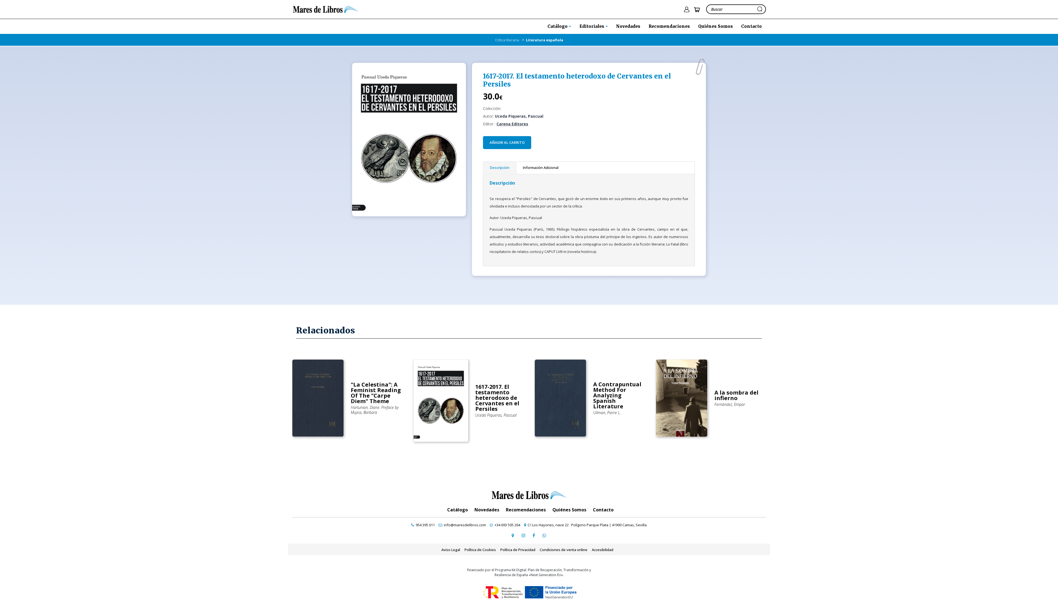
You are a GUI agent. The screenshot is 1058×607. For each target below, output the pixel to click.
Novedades (628, 26)
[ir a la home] (325, 9)
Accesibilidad (602, 549)
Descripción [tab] (499, 167)
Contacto (751, 26)
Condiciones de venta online (563, 549)
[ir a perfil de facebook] (534, 535)
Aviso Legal (450, 549)
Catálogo (457, 510)
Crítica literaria (507, 39)
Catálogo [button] (558, 26)
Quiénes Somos (715, 26)
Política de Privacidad (517, 549)
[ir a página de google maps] (513, 535)
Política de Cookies (480, 549)
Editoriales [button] (592, 26)
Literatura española (544, 39)
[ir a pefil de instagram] (523, 535)
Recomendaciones (669, 26)
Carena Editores (512, 123)
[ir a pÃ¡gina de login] (686, 9)
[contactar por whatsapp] (544, 535)
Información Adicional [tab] (540, 167)
